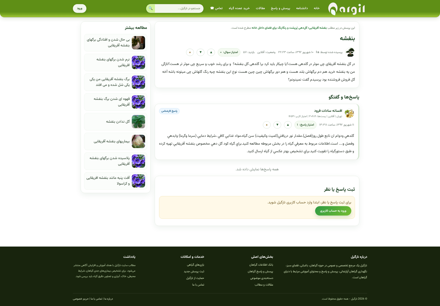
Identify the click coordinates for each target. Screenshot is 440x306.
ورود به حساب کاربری (333, 210)
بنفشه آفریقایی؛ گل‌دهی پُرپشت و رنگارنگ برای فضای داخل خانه (289, 28)
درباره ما (108, 299)
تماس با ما (198, 285)
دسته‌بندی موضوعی (261, 278)
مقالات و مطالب (264, 285)
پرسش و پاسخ (280, 8)
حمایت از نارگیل (195, 278)
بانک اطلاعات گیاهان (261, 265)
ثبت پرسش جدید (194, 271)
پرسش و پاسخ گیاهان (260, 271)
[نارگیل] (346, 8)
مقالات (260, 8)
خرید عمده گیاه (239, 8)
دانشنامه (302, 8)
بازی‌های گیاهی (195, 265)
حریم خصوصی (81, 299)
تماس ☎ (216, 8)
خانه (317, 8)
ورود (79, 8)
